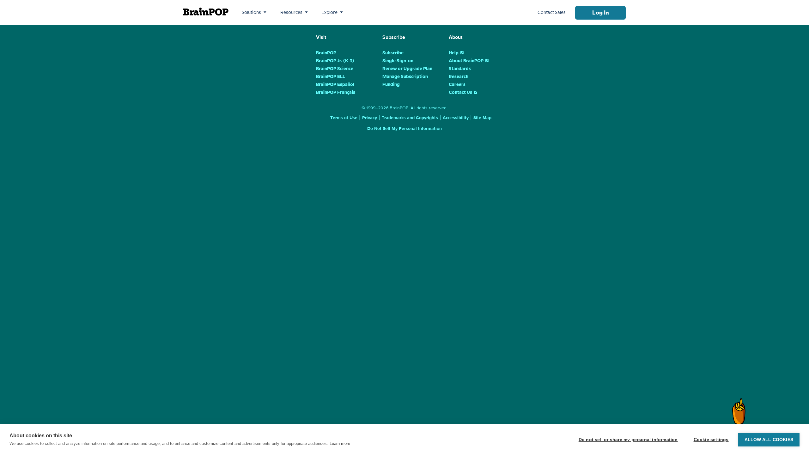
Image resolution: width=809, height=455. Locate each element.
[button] (254, 12)
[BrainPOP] (205, 11)
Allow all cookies (769, 439)
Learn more (340, 443)
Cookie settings (711, 439)
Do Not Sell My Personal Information (404, 128)
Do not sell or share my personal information (628, 439)
